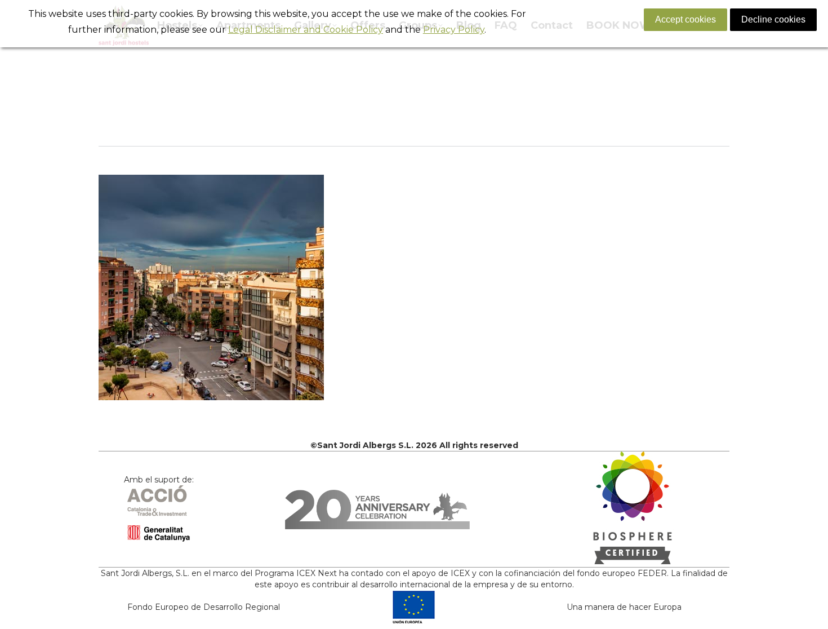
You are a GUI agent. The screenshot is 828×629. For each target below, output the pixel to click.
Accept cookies (685, 19)
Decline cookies (773, 19)
